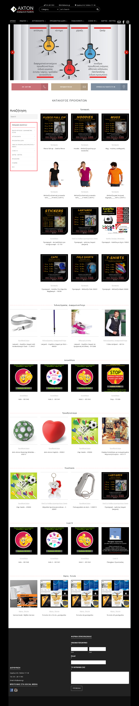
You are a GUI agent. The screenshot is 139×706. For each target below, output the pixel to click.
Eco (13, 167)
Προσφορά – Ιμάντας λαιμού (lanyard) (84, 243)
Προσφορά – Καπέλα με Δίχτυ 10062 (115, 242)
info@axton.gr (66, 87)
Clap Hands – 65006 (84, 452)
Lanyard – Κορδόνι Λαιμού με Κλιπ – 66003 (54, 345)
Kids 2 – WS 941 (54, 399)
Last (90, 652)
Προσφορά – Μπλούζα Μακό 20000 (115, 289)
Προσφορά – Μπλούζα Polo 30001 (84, 289)
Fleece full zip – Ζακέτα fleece (54, 148)
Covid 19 (15, 151)
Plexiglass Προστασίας (115, 562)
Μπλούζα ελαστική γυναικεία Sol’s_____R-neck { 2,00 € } (54, 196)
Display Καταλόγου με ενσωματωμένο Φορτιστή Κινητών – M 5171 (115, 453)
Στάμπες (14, 163)
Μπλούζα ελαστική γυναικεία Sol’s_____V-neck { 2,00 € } (84, 196)
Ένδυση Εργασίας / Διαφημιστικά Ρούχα (54, 340)
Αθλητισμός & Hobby (85, 340)
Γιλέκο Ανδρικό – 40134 (115, 344)
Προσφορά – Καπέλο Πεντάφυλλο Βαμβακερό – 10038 (54, 290)
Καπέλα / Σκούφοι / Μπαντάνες (115, 238)
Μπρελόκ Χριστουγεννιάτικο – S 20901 (54, 508)
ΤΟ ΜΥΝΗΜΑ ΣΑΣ (78, 668)
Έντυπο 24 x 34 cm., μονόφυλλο (54, 615)
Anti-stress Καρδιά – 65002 (54, 452)
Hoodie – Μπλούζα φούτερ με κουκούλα (85, 149)
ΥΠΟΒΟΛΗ (77, 688)
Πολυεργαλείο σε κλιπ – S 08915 (85, 507)
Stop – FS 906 (115, 399)
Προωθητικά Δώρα (18, 140)
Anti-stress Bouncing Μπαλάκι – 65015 (23, 453)
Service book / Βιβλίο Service (23, 615)
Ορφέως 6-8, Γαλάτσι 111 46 (105, 87)
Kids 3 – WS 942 (85, 399)
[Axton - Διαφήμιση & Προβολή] (22, 9)
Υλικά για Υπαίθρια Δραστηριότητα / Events (85, 238)
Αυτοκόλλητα (16, 136)
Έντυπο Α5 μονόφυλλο (115, 615)
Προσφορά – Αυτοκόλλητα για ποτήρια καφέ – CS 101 (54, 243)
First (72, 652)
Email (73, 657)
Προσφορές (15, 159)
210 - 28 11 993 (26, 87)
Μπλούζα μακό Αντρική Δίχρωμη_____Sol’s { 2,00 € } (115, 196)
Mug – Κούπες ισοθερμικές (115, 148)
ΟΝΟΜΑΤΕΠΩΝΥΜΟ (79, 644)
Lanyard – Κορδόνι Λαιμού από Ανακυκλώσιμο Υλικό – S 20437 (23, 345)
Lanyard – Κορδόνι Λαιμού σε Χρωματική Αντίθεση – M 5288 (85, 345)
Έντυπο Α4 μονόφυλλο (84, 615)
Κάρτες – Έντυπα (17, 155)
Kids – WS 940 (24, 399)
